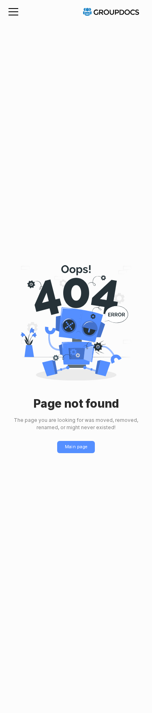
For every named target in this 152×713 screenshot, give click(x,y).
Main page (76, 446)
